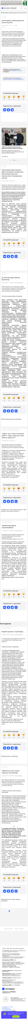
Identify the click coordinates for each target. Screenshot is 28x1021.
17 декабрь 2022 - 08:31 (7, 530)
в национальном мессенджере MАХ (13, 78)
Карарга (15, 1016)
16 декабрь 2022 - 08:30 (7, 634)
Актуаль (4, 16)
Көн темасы (5, 767)
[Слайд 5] (17, 160)
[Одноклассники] (8, 109)
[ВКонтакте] (4, 109)
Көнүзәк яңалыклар (6, 521)
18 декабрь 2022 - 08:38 (7, 282)
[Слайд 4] (15, 160)
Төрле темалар (19, 928)
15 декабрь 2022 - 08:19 (7, 775)
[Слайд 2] (12, 160)
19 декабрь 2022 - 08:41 (7, 180)
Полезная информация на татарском (10, 429)
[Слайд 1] (10, 160)
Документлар (8, 928)
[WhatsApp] (16, 256)
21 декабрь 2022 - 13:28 (7, 25)
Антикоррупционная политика (7, 1007)
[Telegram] (12, 109)
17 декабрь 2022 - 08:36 (7, 440)
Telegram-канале (17, 70)
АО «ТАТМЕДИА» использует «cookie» (7, 1009)
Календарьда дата (6, 627)
